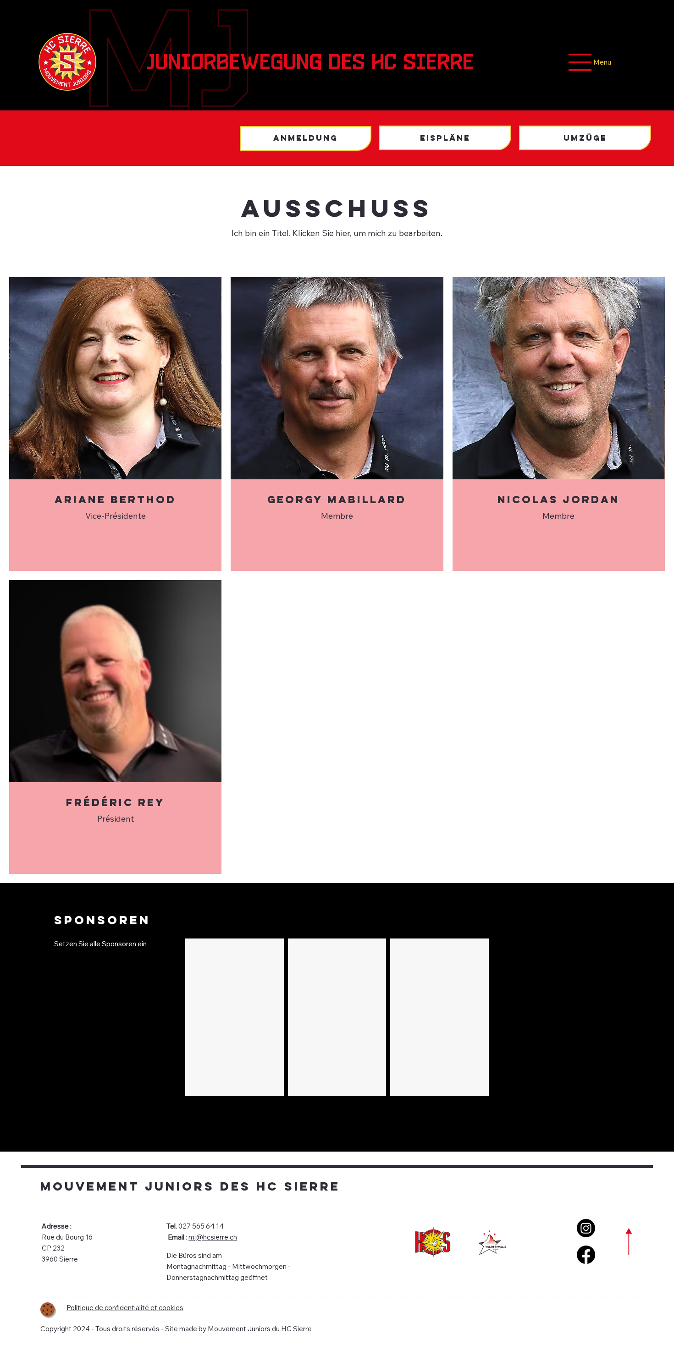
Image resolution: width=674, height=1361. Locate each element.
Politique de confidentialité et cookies (124, 1307)
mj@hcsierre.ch (212, 1237)
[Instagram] (586, 1228)
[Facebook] (586, 1255)
